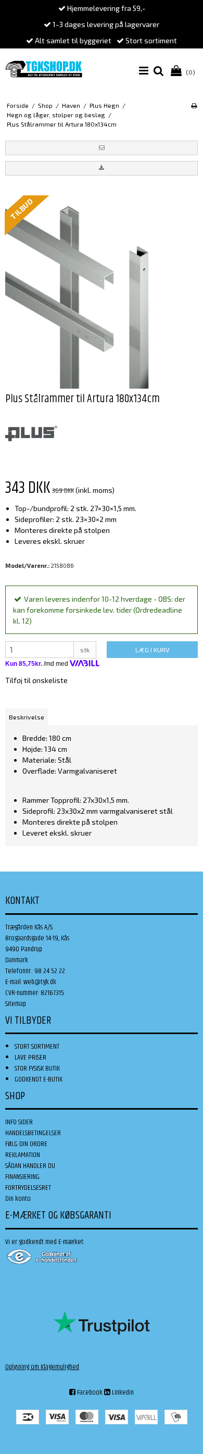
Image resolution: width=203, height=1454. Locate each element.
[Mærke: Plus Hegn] (31, 433)
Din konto (18, 1198)
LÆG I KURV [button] (152, 649)
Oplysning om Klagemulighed (42, 1367)
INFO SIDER (19, 1122)
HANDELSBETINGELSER (33, 1133)
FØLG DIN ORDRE (26, 1144)
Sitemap (15, 1004)
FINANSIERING (22, 1177)
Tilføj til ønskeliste (36, 680)
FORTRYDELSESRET (28, 1188)
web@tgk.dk (39, 982)
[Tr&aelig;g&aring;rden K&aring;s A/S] (43, 69)
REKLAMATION (22, 1155)
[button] (101, 148)
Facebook (89, 1392)
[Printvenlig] (194, 105)
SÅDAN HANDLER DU (30, 1166)
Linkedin (122, 1392)
